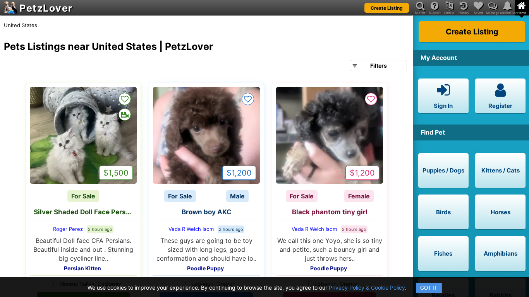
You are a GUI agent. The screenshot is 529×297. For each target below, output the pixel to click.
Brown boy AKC (207, 212)
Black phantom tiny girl (330, 212)
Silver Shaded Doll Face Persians (85, 212)
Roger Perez (68, 229)
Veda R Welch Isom (191, 229)
